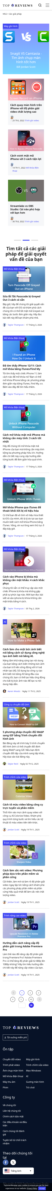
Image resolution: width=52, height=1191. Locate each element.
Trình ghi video (32, 120)
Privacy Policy (32, 1188)
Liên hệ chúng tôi (12, 1110)
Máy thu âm (9, 1081)
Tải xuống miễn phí (16, 1037)
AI (5, 621)
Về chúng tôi (9, 1105)
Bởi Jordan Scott (26, 66)
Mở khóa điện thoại (14, 268)
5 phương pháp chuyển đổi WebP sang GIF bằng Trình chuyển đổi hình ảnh (23, 735)
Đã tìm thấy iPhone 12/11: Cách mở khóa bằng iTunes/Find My (22, 367)
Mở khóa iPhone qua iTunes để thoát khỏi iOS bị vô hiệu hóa (22, 509)
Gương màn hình (35, 1081)
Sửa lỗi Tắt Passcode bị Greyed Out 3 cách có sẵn (21, 298)
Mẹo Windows (33, 1070)
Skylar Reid (12, 763)
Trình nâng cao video (15, 915)
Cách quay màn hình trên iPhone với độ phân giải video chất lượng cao (26, 108)
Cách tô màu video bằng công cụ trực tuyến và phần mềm (23, 806)
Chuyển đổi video (12, 1059)
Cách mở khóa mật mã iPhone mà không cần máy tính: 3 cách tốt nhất (24, 438)
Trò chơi (30, 1087)
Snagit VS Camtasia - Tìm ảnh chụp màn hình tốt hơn (26, 57)
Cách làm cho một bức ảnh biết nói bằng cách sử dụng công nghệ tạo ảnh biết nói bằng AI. (24, 653)
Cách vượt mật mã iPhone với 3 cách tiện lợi (25, 157)
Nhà (5, 14)
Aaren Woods (13, 691)
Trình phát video (11, 1065)
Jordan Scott (13, 829)
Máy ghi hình (10, 26)
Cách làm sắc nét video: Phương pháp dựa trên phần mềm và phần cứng (23, 874)
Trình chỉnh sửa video (15, 777)
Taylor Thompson (15, 324)
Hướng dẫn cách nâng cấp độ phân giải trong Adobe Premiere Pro (23, 946)
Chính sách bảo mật (13, 1116)
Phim (5, 1087)
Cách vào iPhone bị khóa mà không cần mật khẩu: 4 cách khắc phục (24, 580)
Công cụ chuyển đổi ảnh (16, 704)
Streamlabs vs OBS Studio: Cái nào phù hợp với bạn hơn (25, 209)
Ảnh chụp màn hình (13, 1070)
